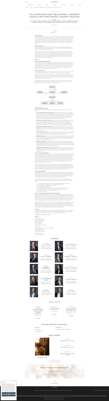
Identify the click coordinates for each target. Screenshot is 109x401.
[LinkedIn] (51, 32)
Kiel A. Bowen (33, 20)
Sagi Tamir (74, 22)
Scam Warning (56, 390)
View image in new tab (39, 107)
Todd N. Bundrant (42, 20)
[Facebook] (55, 32)
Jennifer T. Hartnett (37, 22)
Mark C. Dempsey (52, 20)
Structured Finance (39, 331)
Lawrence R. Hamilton (73, 20)
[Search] (83, 1)
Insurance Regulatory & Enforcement (63, 329)
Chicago (68, 246)
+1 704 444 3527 (73, 258)
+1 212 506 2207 (73, 281)
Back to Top (54, 383)
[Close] (16, 382)
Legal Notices (42, 390)
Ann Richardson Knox (49, 22)
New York (68, 281)
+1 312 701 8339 (73, 269)
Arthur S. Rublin (60, 22)
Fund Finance (37, 329)
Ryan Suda (68, 22)
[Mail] (53, 32)
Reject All (8, 395)
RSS (71, 390)
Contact (67, 390)
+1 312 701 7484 (48, 258)
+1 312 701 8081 (73, 246)
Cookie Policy (12, 391)
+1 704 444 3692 (48, 246)
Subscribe (55, 374)
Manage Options (8, 397)
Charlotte (43, 246)
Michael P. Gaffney (62, 20)
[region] (9, 390)
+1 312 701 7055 (48, 270)
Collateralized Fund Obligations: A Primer (43, 214)
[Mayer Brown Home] (54, 1)
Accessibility (62, 390)
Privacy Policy (49, 390)
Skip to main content (4, 0)
